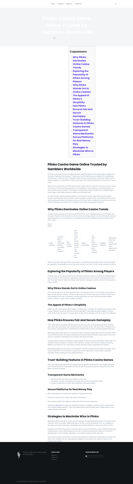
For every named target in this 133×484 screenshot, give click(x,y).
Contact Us (54, 457)
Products (53, 459)
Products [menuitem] (60, 4)
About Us (54, 455)
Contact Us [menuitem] (78, 4)
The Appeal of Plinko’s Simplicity (81, 99)
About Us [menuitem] (69, 4)
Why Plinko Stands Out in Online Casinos (82, 88)
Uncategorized (76, 38)
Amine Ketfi (43, 481)
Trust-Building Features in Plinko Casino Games (83, 123)
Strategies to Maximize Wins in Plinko (83, 151)
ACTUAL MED (24, 4)
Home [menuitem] (53, 4)
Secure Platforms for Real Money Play (83, 140)
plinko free (58, 405)
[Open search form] (115, 3)
